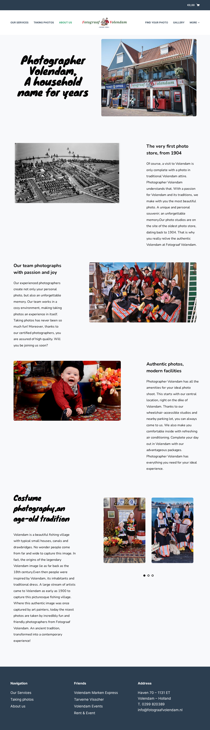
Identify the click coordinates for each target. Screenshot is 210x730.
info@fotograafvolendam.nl (160, 710)
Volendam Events (88, 706)
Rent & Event (84, 713)
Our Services (19, 22)
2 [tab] (148, 576)
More (193, 22)
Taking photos (44, 22)
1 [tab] (144, 576)
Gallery (179, 22)
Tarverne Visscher (89, 699)
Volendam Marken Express (96, 693)
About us (65, 22)
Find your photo (156, 22)
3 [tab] (153, 576)
